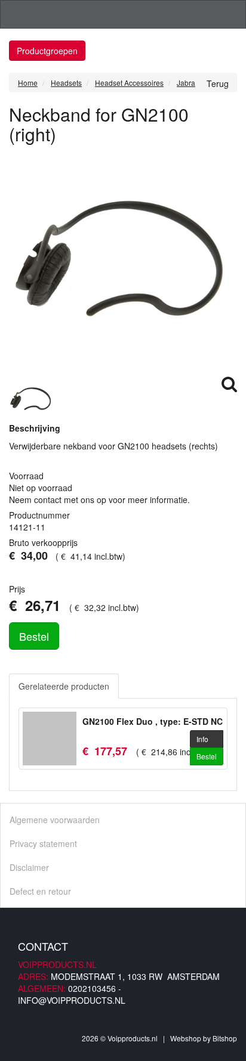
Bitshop (225, 1038)
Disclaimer (29, 867)
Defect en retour (40, 891)
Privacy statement (43, 843)
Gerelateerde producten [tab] (64, 686)
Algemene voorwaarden (55, 820)
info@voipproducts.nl (71, 1000)
